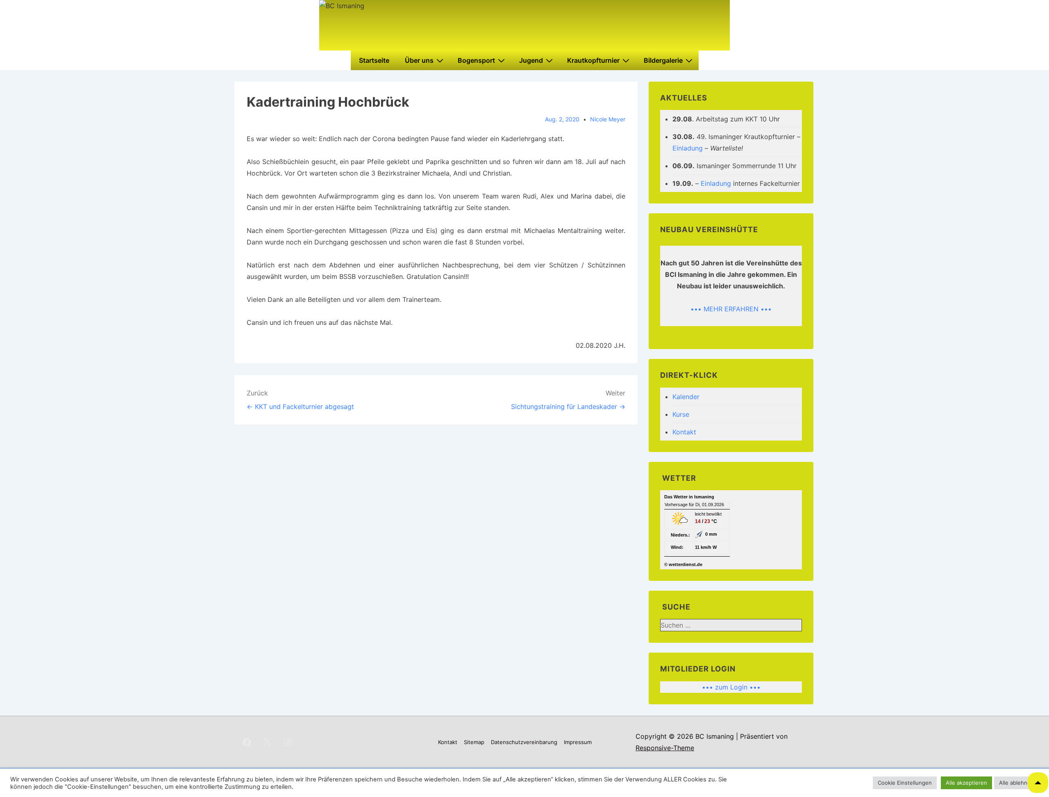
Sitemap (474, 742)
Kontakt (684, 432)
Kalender (685, 397)
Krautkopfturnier (593, 60)
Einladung (687, 148)
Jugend (531, 60)
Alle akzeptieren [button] (966, 782)
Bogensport (476, 60)
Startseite (374, 60)
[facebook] (247, 742)
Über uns (419, 60)
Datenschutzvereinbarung (524, 742)
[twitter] (267, 742)
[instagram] (288, 742)
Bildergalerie (663, 60)
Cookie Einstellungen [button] (905, 782)
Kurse (680, 414)
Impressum (578, 742)
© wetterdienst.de (683, 564)
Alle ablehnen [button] (1016, 782)
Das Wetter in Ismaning (689, 496)
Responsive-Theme (665, 748)
